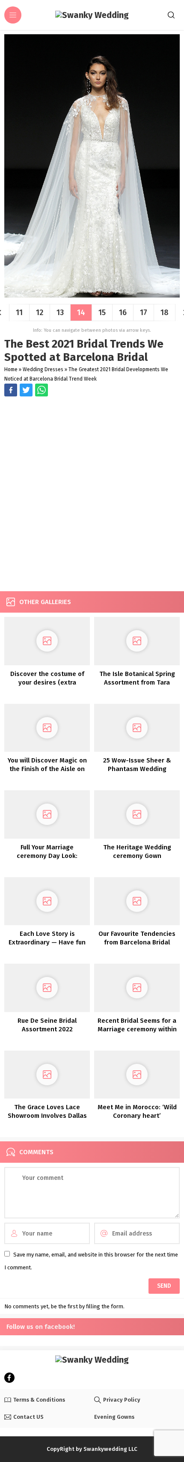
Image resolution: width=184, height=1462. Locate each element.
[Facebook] (9, 1378)
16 (123, 312)
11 (19, 312)
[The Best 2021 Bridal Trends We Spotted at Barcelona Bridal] (92, 294)
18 (164, 312)
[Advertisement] (92, 495)
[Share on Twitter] (41, 390)
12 (39, 312)
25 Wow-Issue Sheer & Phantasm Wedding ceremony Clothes (137, 768)
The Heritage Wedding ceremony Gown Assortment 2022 (137, 855)
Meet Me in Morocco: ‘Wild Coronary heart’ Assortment (137, 1115)
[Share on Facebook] (10, 390)
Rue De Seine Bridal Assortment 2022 (47, 1025)
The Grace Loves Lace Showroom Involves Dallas (47, 1111)
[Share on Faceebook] (26, 390)
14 (81, 312)
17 (143, 312)
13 (60, 312)
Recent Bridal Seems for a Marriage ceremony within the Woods (137, 1029)
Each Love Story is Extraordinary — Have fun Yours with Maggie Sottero (47, 942)
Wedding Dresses (43, 369)
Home (11, 369)
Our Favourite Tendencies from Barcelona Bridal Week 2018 (136, 942)
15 (102, 312)
